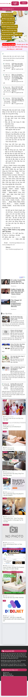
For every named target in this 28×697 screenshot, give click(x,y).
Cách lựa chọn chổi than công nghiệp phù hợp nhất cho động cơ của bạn (18, 100)
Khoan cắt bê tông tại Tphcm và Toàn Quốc (16, 331)
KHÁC (5, 600)
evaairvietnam (6, 422)
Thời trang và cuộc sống (10, 30)
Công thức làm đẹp (8, 22)
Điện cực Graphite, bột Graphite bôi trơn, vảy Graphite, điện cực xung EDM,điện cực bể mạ (18, 77)
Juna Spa (5, 400)
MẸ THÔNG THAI (6, 524)
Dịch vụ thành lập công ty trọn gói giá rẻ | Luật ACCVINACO (17, 368)
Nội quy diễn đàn (8, 674)
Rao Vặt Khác (7, 38)
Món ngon (19, 34)
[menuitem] (23, 3)
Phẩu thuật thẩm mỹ (8, 19)
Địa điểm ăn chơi (7, 15)
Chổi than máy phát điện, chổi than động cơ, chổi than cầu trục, (17, 65)
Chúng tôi (6, 672)
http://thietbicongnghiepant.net (14, 249)
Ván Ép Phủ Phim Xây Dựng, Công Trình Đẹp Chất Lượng (16, 318)
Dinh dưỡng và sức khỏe (10, 26)
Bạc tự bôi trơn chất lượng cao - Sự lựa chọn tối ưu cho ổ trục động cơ (18, 89)
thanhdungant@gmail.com (16, 243)
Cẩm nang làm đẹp (8, 34)
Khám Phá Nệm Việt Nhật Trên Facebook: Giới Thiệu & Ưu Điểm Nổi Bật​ (17, 345)
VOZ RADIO (5, 478)
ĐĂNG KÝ (24, 2)
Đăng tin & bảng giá (8, 675)
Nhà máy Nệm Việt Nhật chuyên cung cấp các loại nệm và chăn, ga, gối (13, 548)
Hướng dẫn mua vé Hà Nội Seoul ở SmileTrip (16, 384)
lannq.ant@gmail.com (8, 245)
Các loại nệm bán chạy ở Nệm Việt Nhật (17, 356)
